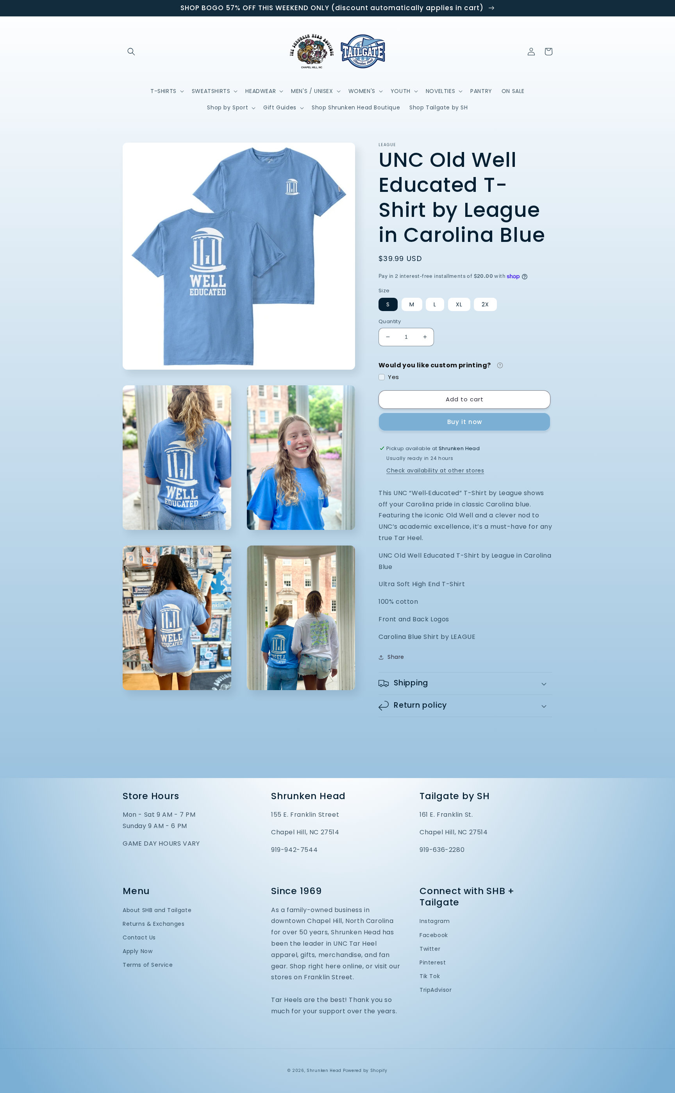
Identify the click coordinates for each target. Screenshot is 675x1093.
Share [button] (396, 657)
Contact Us (139, 937)
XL (459, 304)
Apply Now (137, 951)
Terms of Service (148, 965)
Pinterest (433, 962)
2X (485, 304)
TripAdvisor (436, 990)
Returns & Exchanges (153, 924)
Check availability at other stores (435, 470)
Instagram (435, 921)
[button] (131, 51)
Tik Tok (430, 976)
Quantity (390, 321)
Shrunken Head (324, 1070)
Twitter (430, 949)
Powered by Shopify (365, 1070)
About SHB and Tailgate (157, 910)
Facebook (434, 935)
